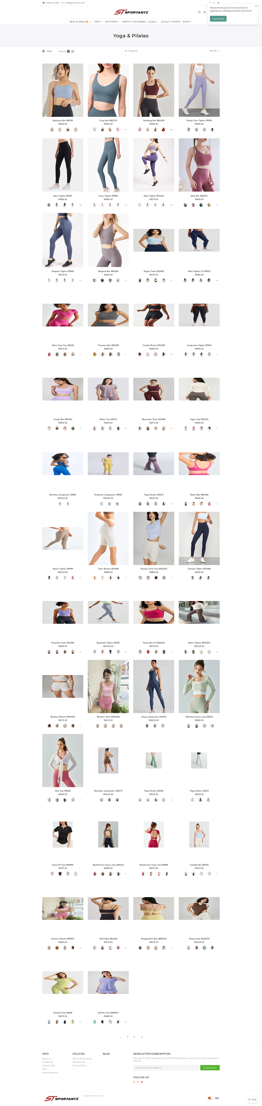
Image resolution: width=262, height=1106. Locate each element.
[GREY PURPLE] (118, 280)
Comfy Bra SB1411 (62, 419)
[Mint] (60, 129)
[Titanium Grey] (57, 205)
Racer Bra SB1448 (199, 494)
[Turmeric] (95, 354)
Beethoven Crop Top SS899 (154, 865)
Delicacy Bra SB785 (63, 120)
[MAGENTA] (193, 205)
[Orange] (57, 948)
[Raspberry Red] (143, 874)
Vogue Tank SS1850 (154, 271)
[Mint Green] (57, 354)
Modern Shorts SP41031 (62, 717)
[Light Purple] (204, 129)
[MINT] (140, 205)
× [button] (256, 6)
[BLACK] (102, 129)
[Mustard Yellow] (148, 800)
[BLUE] (49, 280)
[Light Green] (204, 726)
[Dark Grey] (148, 504)
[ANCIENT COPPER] (110, 129)
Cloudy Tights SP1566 (199, 568)
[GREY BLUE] (155, 205)
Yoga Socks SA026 (153, 791)
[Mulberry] (95, 874)
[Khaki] (57, 800)
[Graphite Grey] (118, 205)
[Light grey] (148, 578)
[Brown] (57, 1022)
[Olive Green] (110, 874)
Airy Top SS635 (63, 791)
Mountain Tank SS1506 (154, 419)
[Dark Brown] (193, 280)
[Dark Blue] (140, 504)
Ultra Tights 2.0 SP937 (199, 271)
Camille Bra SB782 (199, 865)
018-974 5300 (52, 3)
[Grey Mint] (164, 578)
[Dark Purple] (201, 354)
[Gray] (57, 726)
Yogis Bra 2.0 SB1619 (154, 643)
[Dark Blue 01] (209, 280)
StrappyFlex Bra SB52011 (154, 938)
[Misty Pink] (209, 874)
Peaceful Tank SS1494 (62, 643)
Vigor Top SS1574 (199, 419)
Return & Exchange (82, 1058)
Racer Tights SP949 (63, 568)
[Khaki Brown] (192, 578)
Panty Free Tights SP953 (199, 120)
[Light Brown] (188, 129)
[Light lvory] (163, 280)
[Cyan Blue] (94, 1022)
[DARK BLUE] (163, 205)
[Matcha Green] (103, 354)
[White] (76, 129)
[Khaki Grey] (65, 354)
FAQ (44, 1069)
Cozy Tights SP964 (108, 196)
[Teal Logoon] (73, 428)
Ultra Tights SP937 (62, 196)
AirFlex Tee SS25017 (108, 1012)
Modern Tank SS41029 (108, 717)
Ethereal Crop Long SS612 (199, 717)
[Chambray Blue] (118, 354)
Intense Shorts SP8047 (62, 938)
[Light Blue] (110, 428)
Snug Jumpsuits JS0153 (153, 717)
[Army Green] (49, 205)
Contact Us (47, 1062)
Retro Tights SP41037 (199, 643)
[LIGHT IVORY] (94, 129)
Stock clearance (50, 1072)
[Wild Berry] (148, 652)
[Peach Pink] (94, 428)
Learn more (218, 18)
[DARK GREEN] (201, 205)
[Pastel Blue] (201, 874)
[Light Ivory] (164, 428)
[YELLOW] (101, 504)
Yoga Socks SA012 (153, 494)
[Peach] (73, 652)
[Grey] (147, 129)
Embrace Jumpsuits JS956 (108, 494)
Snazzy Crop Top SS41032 (153, 568)
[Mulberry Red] (140, 354)
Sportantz (131, 12)
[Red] (163, 129)
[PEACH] (73, 280)
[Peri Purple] (94, 205)
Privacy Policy (79, 1065)
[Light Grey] (156, 504)
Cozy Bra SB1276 (108, 120)
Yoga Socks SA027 (199, 791)
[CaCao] (148, 428)
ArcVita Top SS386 (62, 1012)
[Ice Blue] (49, 1022)
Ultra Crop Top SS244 (63, 345)
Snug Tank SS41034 (199, 938)
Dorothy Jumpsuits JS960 (62, 494)
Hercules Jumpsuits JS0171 (108, 791)
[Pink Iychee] (49, 354)
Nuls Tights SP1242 (154, 196)
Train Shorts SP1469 (108, 568)
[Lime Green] (201, 652)
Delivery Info (48, 1065)
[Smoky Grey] (110, 354)
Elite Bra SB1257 (199, 196)
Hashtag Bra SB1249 (153, 120)
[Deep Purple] (57, 652)
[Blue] (52, 129)
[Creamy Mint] (148, 280)
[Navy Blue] (185, 280)
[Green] (73, 1022)
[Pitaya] (193, 354)
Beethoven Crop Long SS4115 (108, 865)
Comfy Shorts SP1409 (154, 345)
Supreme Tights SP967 (108, 643)
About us (46, 1058)
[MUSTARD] (209, 205)
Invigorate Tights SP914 (199, 345)
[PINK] (118, 129)
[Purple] (102, 428)
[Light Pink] (155, 354)
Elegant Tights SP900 (63, 271)
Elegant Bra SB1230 (108, 271)
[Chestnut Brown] (73, 726)
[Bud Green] (156, 428)
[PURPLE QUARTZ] (147, 205)
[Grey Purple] (110, 205)
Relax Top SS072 (108, 419)
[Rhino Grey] (201, 504)
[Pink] (102, 205)
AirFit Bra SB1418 (108, 938)
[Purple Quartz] (155, 129)
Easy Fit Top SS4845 (62, 865)
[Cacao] (102, 652)
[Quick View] (80, 92)
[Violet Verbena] (140, 129)
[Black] (68, 129)
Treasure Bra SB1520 (108, 345)
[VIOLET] (57, 280)
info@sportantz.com (75, 3)
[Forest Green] (212, 948)
